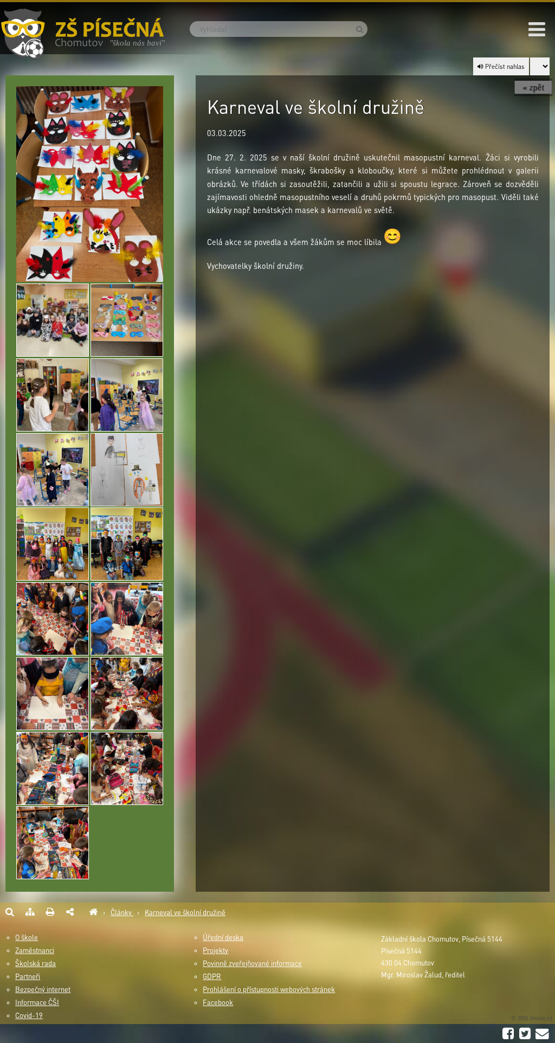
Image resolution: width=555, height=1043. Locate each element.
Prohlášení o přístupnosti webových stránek (269, 989)
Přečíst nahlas (504, 66)
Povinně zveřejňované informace (252, 963)
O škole (26, 937)
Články (122, 912)
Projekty (215, 950)
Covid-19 (29, 1015)
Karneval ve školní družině (185, 912)
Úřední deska (223, 937)
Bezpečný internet (42, 989)
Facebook (218, 1002)
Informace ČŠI (37, 1002)
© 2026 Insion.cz (531, 1017)
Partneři (27, 976)
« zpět (533, 87)
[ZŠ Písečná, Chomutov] (93, 912)
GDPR (212, 976)
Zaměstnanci (34, 950)
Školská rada (35, 963)
